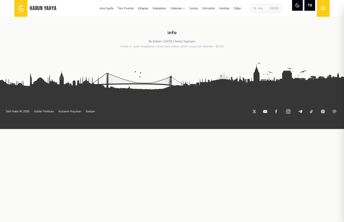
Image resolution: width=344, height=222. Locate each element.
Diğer (237, 8)
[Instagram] (288, 111)
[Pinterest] (323, 111)
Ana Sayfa (106, 8)
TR (310, 5)
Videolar (176, 8)
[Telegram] (300, 111)
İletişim (90, 111)
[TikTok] (311, 111)
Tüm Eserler (125, 8)
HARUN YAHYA (43, 9)
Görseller (208, 8)
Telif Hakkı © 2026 (17, 111)
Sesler (193, 8)
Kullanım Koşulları (70, 111)
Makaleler (159, 8)
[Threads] (334, 111)
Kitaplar (143, 8)
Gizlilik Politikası (44, 111)
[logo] (20, 8)
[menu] (323, 8)
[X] (254, 111)
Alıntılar (224, 8)
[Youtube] (265, 111)
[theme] (297, 5)
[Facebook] (276, 111)
